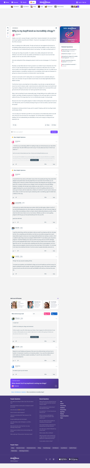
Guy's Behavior (26, 6)
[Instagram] (53, 459)
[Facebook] (50, 459)
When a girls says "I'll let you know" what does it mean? (21, 434)
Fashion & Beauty (60, 6)
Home (12, 392)
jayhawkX (17, 346)
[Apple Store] (63, 459)
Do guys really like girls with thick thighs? (18, 419)
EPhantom (17, 318)
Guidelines (62, 407)
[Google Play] (73, 459)
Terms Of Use (63, 405)
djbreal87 (17, 227)
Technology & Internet (23, 450)
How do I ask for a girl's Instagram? (17, 412)
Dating (41, 6)
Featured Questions (64, 415)
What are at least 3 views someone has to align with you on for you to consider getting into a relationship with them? (47, 437)
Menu (7, 2)
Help (61, 401)
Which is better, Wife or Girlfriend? (46, 432)
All (58, 298)
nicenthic (17, 256)
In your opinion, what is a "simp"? (46, 441)
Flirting (34, 6)
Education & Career (20, 447)
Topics (61, 417)
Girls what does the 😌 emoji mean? (17, 409)
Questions (24, 392)
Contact (62, 403)
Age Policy (62, 411)
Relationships (50, 6)
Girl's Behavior (16, 6)
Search (24, 2)
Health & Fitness (72, 447)
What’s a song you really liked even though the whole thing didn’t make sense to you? (46, 417)
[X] (46, 459)
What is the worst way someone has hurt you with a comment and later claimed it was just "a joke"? (47, 403)
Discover (15, 2)
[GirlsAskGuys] (14, 459)
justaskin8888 (18, 202)
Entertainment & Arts (31, 447)
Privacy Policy (63, 409)
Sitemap (62, 413)
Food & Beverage (46, 447)
